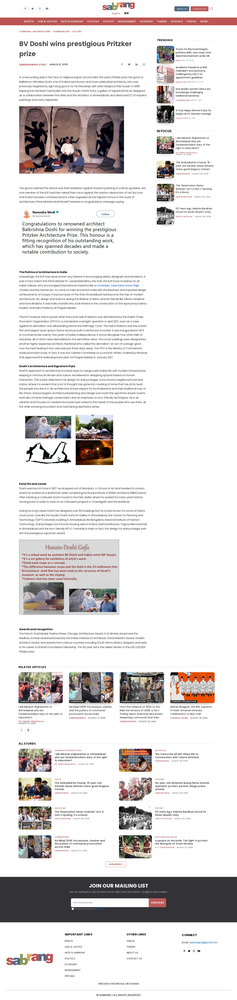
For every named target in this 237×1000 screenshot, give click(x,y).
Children (159, 779)
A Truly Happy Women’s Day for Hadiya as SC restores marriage (193, 112)
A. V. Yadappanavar (164, 847)
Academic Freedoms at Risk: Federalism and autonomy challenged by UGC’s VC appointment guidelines (191, 72)
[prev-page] (21, 730)
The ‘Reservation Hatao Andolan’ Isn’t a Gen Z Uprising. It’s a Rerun (194, 189)
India (178, 60)
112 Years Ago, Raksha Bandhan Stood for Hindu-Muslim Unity (194, 210)
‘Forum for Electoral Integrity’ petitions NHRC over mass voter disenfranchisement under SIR (193, 53)
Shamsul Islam (179, 718)
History (161, 223)
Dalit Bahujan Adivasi (166, 837)
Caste (179, 118)
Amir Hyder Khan (184, 197)
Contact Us (199, 9)
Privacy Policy (100, 909)
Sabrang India (162, 793)
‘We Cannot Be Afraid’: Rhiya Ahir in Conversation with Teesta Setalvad (177, 755)
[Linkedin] (136, 64)
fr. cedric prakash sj (186, 152)
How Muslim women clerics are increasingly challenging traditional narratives (193, 92)
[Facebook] (25, 9)
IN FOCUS (164, 131)
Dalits (160, 176)
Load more (115, 864)
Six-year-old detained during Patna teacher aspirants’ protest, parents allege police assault (182, 786)
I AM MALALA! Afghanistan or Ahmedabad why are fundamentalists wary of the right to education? (193, 143)
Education (181, 82)
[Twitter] (32, 9)
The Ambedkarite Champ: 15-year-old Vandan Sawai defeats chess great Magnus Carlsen (195, 166)
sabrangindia (183, 174)
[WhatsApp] (40, 9)
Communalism (61, 31)
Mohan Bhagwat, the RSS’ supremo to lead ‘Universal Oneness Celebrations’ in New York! (191, 710)
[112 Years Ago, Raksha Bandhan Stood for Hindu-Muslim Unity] (165, 215)
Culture (76, 31)
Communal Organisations (34, 31)
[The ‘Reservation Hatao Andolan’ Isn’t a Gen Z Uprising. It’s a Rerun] (165, 192)
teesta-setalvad (184, 216)
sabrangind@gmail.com (203, 942)
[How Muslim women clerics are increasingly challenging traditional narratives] (165, 94)
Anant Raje (132, 285)
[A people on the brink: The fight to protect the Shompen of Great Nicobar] (135, 846)
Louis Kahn (117, 285)
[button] (212, 8)
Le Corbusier (102, 285)
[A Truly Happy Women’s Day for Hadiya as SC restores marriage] (165, 114)
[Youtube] (47, 9)
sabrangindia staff (32, 64)
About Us (182, 9)
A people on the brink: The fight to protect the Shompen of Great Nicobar (181, 842)
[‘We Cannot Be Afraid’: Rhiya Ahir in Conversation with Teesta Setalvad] (135, 760)
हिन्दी (126, 13)
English (116, 13)
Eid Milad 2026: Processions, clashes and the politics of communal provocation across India (90, 710)
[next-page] (28, 730)
